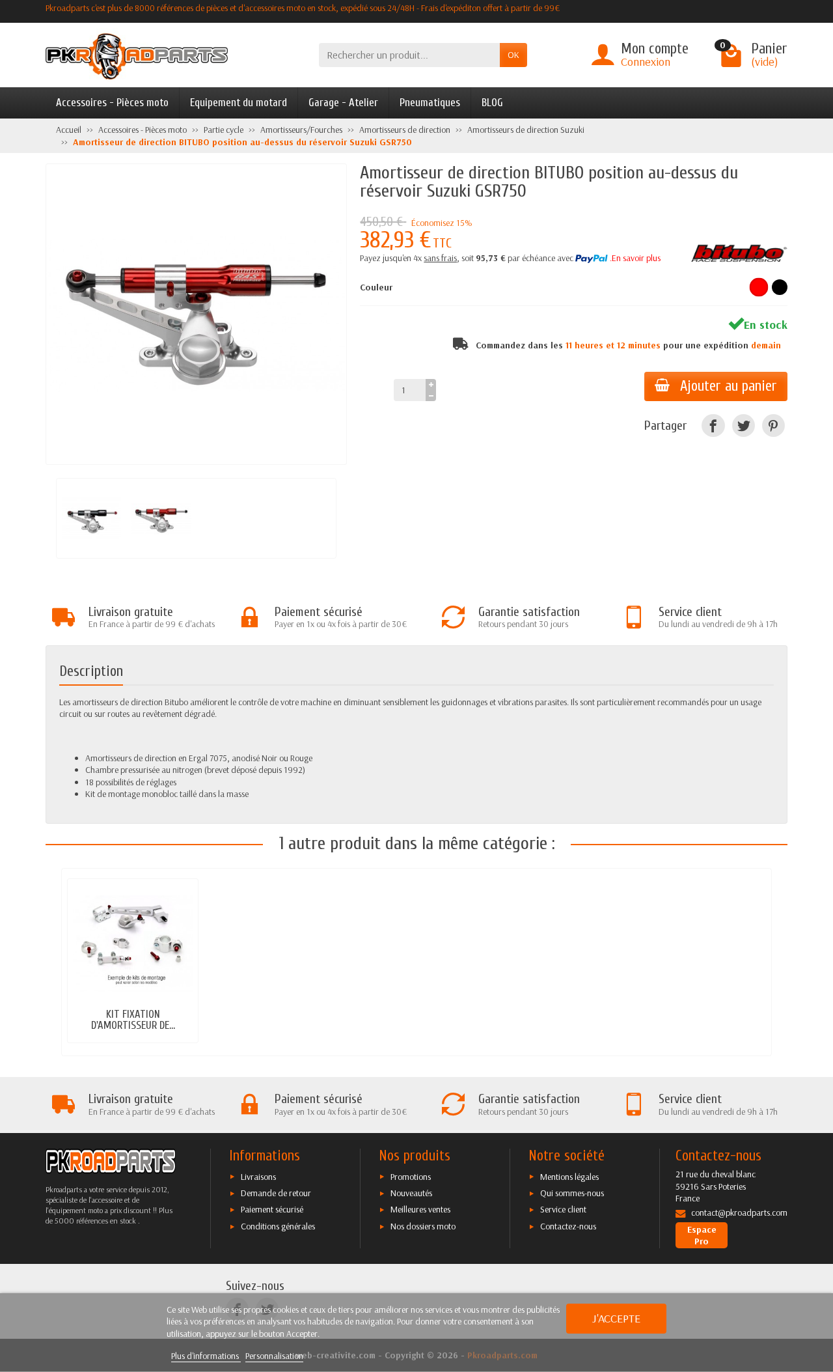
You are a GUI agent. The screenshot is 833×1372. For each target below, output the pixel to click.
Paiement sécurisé (272, 1209)
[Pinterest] (773, 425)
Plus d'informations (206, 1356)
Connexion (645, 61)
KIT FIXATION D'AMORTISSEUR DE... (133, 1019)
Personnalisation (274, 1356)
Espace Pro (702, 1235)
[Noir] (779, 287)
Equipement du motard (238, 102)
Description (91, 671)
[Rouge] (759, 287)
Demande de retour (276, 1193)
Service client (563, 1209)
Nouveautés (411, 1193)
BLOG (492, 102)
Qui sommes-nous (572, 1193)
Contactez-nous (568, 1226)
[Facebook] (713, 425)
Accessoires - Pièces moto (112, 102)
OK (513, 55)
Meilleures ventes (420, 1209)
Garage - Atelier (343, 102)
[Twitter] (743, 425)
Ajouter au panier (728, 386)
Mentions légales (569, 1177)
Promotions (410, 1177)
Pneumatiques (430, 102)
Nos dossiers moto (423, 1226)
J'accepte (616, 1318)
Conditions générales (278, 1226)
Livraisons (258, 1177)
